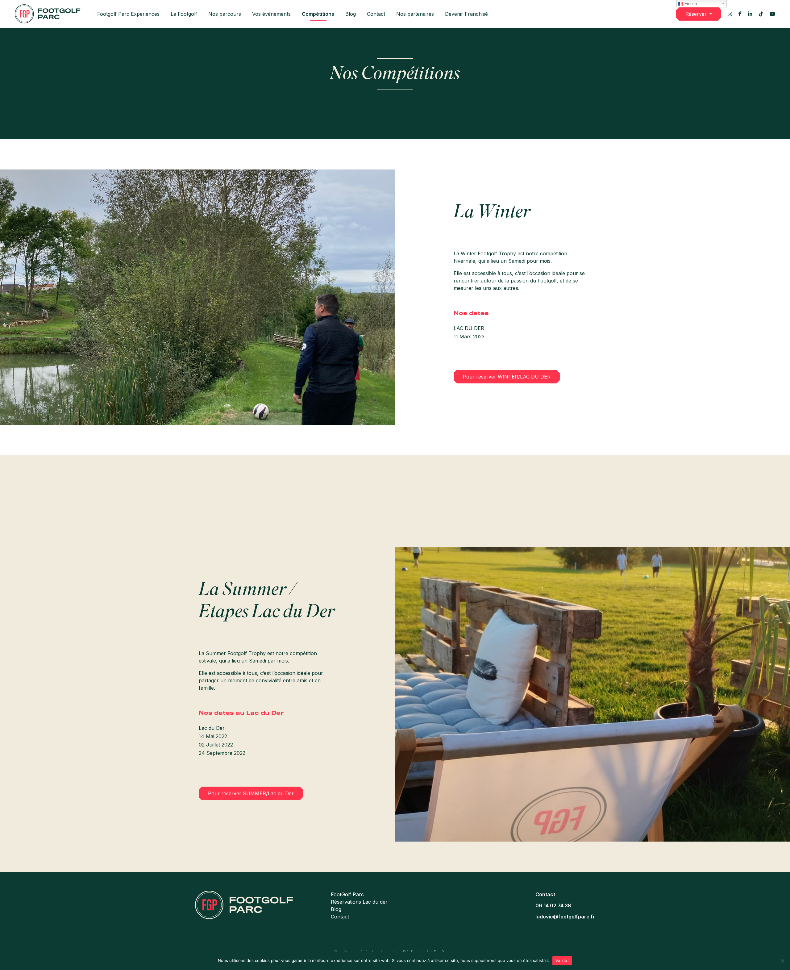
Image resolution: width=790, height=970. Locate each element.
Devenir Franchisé (466, 14)
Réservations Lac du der (359, 902)
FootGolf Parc (347, 894)
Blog (350, 14)
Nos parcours (224, 14)
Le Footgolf (184, 14)
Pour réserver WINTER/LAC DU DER (507, 377)
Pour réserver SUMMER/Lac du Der (251, 793)
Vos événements (271, 14)
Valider (562, 960)
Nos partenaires (415, 14)
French (690, 3)
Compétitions (318, 14)
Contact (376, 14)
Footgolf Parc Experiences (128, 14)
